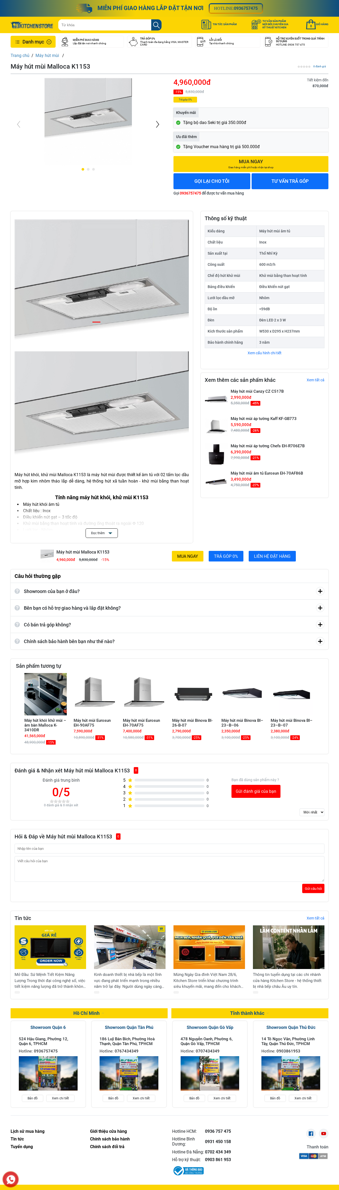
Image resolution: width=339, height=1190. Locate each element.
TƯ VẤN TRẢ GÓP (290, 181)
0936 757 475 (218, 1131)
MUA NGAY (187, 556)
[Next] (157, 124)
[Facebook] (311, 1133)
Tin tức (17, 1139)
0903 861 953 (218, 1159)
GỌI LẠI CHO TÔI (211, 181)
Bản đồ (33, 1098)
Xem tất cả (315, 380)
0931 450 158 (218, 1141)
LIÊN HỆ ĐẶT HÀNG (272, 556)
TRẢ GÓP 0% (226, 556)
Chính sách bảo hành (110, 1139)
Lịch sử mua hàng (27, 1131)
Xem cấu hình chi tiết (265, 353)
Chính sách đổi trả (107, 1146)
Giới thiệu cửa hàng (108, 1131)
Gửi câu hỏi (313, 889)
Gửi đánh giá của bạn (256, 791)
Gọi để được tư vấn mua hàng (208, 193)
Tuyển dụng (22, 1146)
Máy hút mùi (47, 55)
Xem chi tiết (60, 1098)
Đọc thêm (98, 533)
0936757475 (246, 8)
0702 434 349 (218, 1151)
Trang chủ (20, 55)
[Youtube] (323, 1133)
